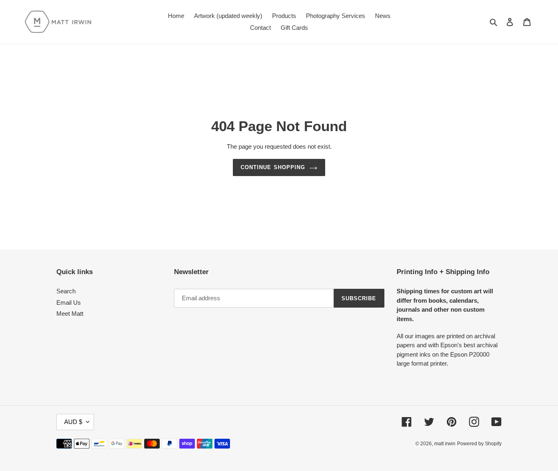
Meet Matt (69, 313)
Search (66, 291)
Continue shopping (273, 167)
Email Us (68, 302)
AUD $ (73, 421)
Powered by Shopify (479, 443)
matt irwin (444, 443)
